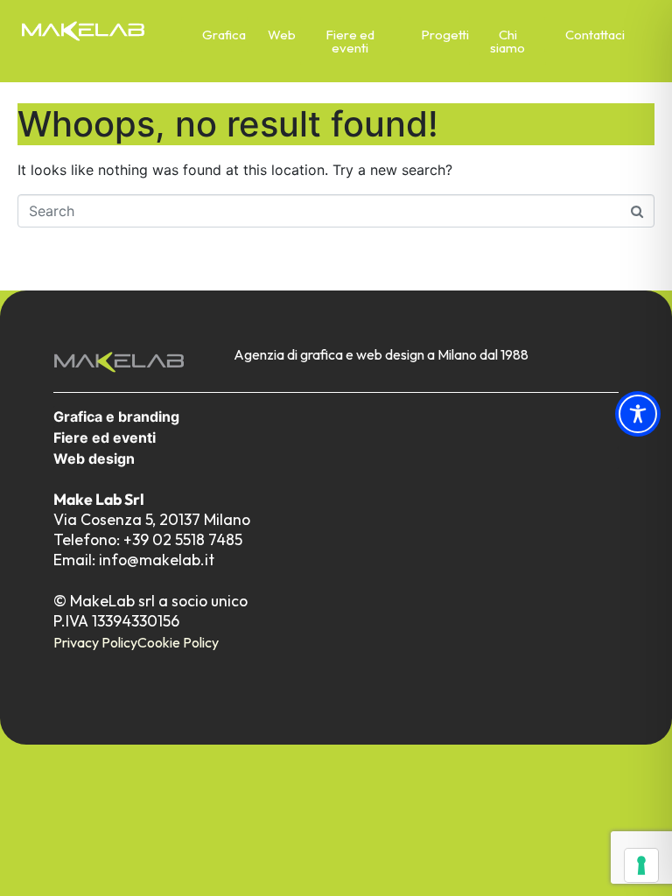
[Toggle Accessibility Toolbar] (638, 414)
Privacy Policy (95, 642)
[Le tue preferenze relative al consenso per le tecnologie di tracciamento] (641, 865)
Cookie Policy (178, 642)
